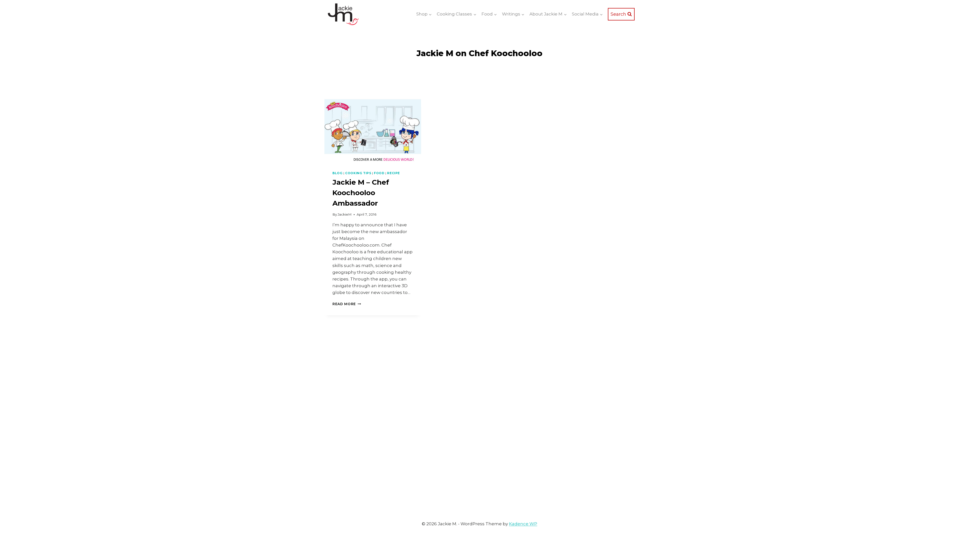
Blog (337, 173)
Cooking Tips (358, 173)
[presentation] (372, 130)
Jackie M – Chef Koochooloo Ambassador (360, 192)
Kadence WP (523, 523)
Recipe (393, 173)
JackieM (345, 214)
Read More (346, 304)
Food (379, 173)
